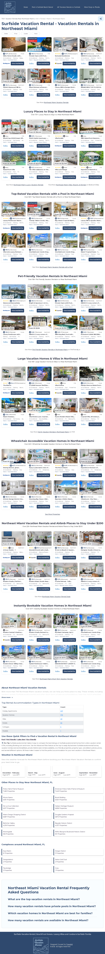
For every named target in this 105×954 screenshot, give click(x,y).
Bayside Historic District (40, 60)
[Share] (100, 18)
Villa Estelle (59, 138)
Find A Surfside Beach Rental (42, 7)
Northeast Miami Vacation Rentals (56, 102)
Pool (3, 739)
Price (15, 33)
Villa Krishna (59, 385)
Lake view (21, 739)
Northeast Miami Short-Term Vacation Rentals (56, 679)
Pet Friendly (11, 739)
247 (61, 711)
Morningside (11, 389)
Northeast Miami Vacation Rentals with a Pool (56, 267)
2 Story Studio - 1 (9, 550)
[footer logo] (40, 945)
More (35, 33)
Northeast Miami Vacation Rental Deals (56, 597)
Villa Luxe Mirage (61, 169)
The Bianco (7, 385)
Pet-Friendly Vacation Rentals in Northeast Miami (50, 350)
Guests (26, 33)
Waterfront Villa (9, 169)
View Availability (17, 63)
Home (26, 7)
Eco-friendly (31, 739)
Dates (6, 33)
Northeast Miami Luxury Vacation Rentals (28, 185)
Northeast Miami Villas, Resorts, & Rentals (71, 185)
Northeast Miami (12, 60)
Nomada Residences (62, 56)
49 (61, 719)
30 (61, 723)
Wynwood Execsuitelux (11, 303)
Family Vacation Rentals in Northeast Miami (53, 432)
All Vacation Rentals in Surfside (68, 7)
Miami (4, 60)
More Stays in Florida (92, 7)
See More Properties (52, 514)
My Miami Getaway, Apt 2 (64, 632)
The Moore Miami (61, 467)
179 (61, 715)
